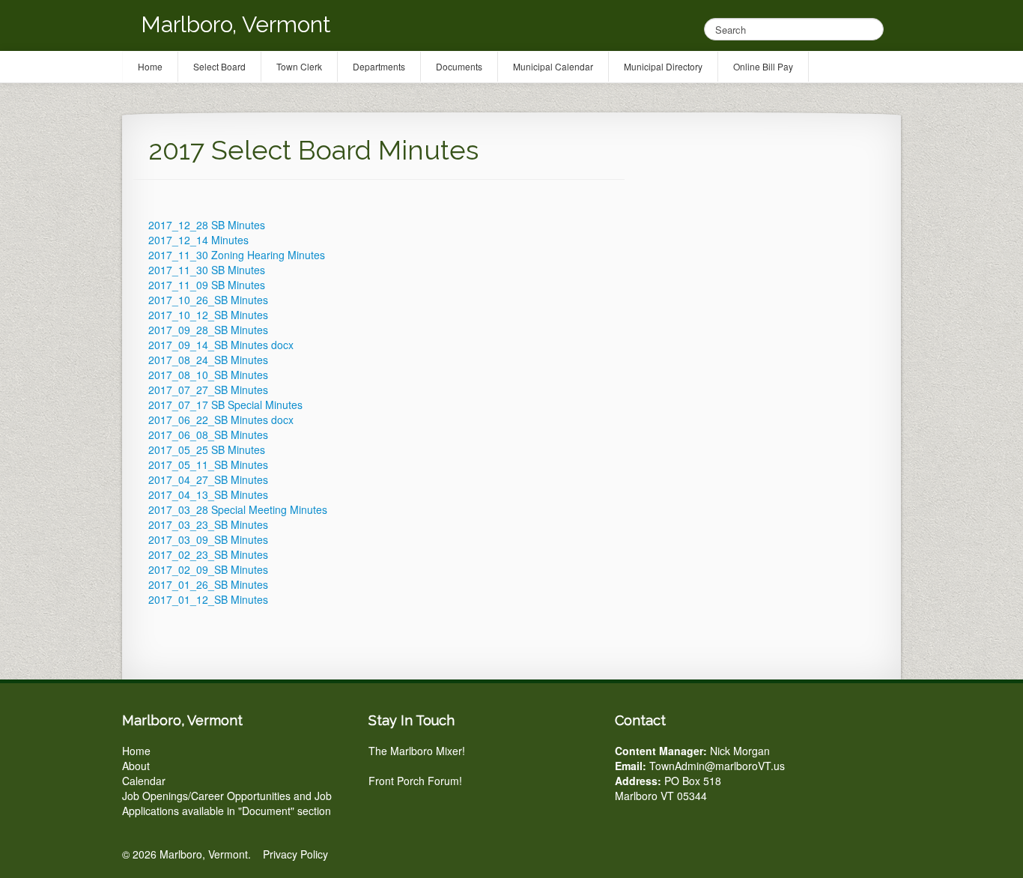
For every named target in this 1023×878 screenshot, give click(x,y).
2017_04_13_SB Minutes (208, 494)
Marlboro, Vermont (236, 24)
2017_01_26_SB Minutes (208, 584)
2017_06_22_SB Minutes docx (221, 419)
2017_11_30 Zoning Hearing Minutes (236, 254)
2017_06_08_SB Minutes (208, 434)
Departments (379, 66)
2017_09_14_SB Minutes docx (221, 344)
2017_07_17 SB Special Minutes (225, 404)
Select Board (219, 66)
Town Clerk (299, 66)
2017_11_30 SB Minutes (206, 269)
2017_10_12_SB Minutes (208, 314)
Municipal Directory (663, 66)
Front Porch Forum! (415, 780)
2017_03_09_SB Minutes (208, 539)
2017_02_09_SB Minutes (208, 569)
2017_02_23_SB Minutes (208, 554)
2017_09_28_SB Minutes (208, 329)
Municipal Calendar (553, 66)
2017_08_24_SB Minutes (208, 359)
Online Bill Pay (763, 66)
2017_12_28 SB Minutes (206, 224)
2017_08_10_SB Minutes (208, 374)
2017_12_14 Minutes (198, 239)
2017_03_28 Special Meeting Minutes (237, 509)
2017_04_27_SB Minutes (208, 479)
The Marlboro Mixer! (416, 750)
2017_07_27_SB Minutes (208, 389)
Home (136, 750)
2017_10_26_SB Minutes (208, 299)
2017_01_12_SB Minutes (208, 599)
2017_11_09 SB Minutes (206, 284)
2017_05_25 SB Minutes (206, 449)
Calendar (144, 780)
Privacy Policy (295, 854)
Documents (459, 66)
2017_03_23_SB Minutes (208, 524)
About (136, 765)
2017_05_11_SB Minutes (208, 464)
